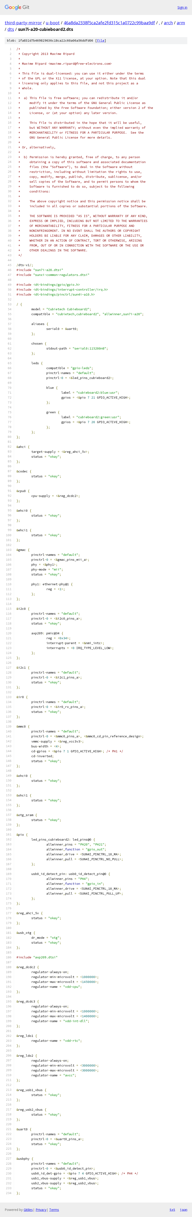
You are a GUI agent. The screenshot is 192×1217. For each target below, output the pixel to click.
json (183, 1209)
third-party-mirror (23, 22)
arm (181, 22)
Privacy (41, 1209)
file (100, 41)
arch (168, 22)
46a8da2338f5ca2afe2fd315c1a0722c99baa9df (109, 22)
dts (10, 29)
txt (172, 1209)
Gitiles (28, 1209)
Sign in (182, 7)
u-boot (53, 22)
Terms (54, 1209)
